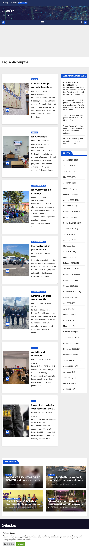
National (34, 79)
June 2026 (67, 171)
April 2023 (67, 389)
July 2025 (67, 234)
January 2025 (68, 269)
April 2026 (67, 183)
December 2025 (69, 206)
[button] (81, 22)
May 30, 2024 (38, 303)
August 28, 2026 (13, 508)
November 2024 (69, 280)
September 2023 (69, 360)
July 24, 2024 (38, 253)
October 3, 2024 (40, 144)
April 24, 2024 (39, 413)
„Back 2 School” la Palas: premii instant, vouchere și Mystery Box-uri (73, 118)
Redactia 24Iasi (27, 484)
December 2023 (69, 343)
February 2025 (69, 263)
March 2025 (68, 257)
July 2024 (67, 303)
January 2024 (68, 337)
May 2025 (67, 246)
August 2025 (68, 229)
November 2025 (69, 211)
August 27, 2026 (56, 508)
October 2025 (68, 217)
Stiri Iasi (34, 132)
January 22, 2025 (40, 91)
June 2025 (67, 240)
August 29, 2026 (13, 484)
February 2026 (69, 194)
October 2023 (68, 355)
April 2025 (67, 252)
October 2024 (68, 286)
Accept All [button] (21, 544)
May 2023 (67, 383)
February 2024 (69, 332)
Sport (34, 401)
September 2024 (69, 292)
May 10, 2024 (38, 360)
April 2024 (67, 320)
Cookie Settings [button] (9, 544)
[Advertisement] (44, 41)
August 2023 (68, 366)
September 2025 (69, 223)
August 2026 (68, 160)
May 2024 (67, 315)
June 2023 (67, 378)
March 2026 (68, 189)
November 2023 (69, 349)
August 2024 (68, 297)
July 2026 (67, 166)
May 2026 (67, 177)
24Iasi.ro (8, 11)
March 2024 (68, 326)
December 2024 (69, 274)
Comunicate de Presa (38, 185)
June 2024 (67, 309)
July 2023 (67, 372)
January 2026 (68, 200)
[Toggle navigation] (43, 22)
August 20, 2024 (39, 197)
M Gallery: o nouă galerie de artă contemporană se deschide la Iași (73, 141)
